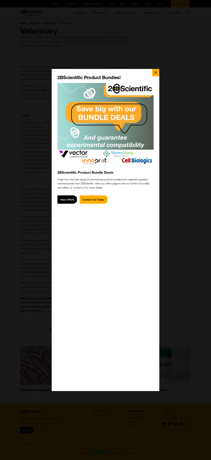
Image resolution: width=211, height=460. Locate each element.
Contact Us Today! (93, 199)
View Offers (67, 199)
